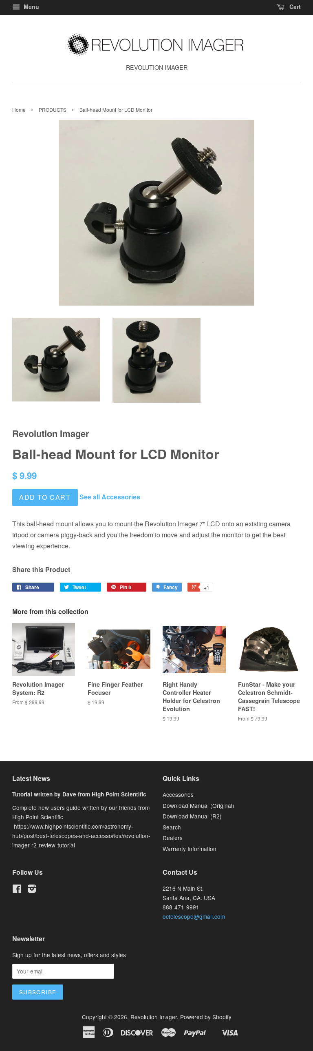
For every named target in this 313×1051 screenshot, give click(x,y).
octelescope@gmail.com (194, 916)
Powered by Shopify (205, 1017)
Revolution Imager (153, 1017)
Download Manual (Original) (198, 805)
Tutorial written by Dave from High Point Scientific (79, 794)
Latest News (31, 778)
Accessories (178, 794)
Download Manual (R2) (192, 816)
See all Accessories (109, 496)
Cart (294, 6)
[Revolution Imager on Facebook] (17, 890)
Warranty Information (189, 849)
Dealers (173, 838)
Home (19, 109)
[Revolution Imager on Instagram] (31, 890)
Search (172, 827)
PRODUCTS (52, 109)
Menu (30, 6)
